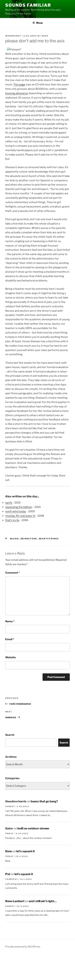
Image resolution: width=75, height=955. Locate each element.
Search (9, 734)
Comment (12, 572)
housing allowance (16, 93)
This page (19, 84)
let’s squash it (25, 851)
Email (9, 639)
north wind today (15, 511)
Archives (11, 756)
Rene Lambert (14, 901)
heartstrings (49, 538)
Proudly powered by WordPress (22, 946)
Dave (45, 36)
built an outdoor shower (33, 828)
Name (9, 621)
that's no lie (12, 520)
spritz (8, 502)
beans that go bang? (44, 801)
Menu (39, 22)
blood (14, 538)
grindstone (28, 538)
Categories (12, 778)
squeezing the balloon (18, 507)
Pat (7, 874)
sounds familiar (28, 5)
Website (10, 657)
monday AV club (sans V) (20, 515)
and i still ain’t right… (43, 901)
